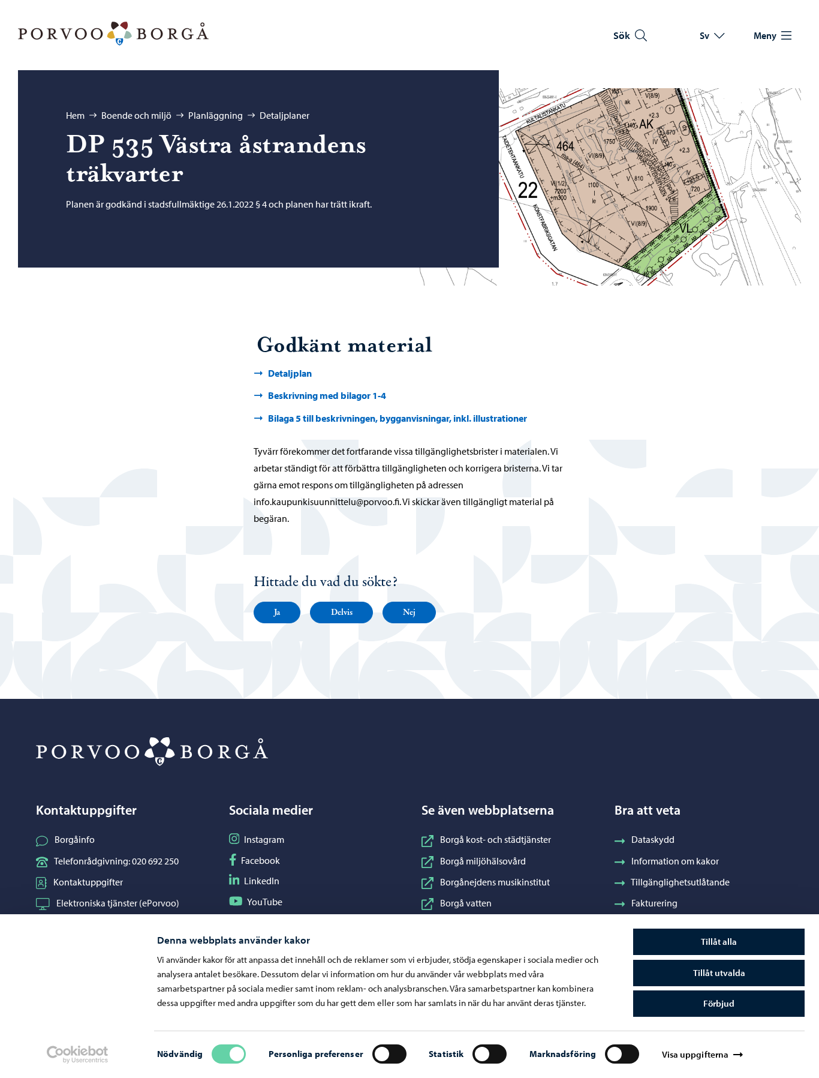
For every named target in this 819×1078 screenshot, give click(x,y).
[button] (277, 612)
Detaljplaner (284, 115)
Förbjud (718, 1003)
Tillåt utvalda (719, 972)
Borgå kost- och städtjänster (495, 839)
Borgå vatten (466, 903)
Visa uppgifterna (695, 1054)
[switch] (389, 1054)
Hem (75, 115)
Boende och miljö (136, 115)
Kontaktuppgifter (88, 882)
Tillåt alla (719, 941)
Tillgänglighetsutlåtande (680, 882)
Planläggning (215, 115)
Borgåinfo (75, 839)
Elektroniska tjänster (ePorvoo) (117, 903)
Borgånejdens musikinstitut (495, 882)
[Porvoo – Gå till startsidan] (113, 33)
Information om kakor (675, 861)
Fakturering (654, 903)
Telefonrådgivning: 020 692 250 (116, 861)
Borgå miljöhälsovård (483, 861)
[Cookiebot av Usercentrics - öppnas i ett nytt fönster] (77, 1055)
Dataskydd (653, 839)
